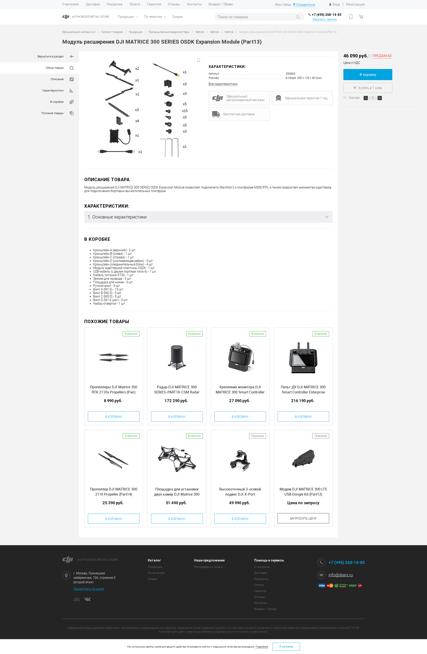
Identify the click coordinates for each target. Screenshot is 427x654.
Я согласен (286, 646)
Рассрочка (114, 4)
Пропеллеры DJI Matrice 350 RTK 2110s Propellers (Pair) (113, 390)
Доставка (93, 4)
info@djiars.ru (340, 575)
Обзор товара (55, 67)
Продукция (126, 16)
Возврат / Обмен (221, 4)
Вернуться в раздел (51, 56)
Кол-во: (355, 98)
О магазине (70, 4)
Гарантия (154, 4)
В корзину (368, 75)
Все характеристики (223, 84)
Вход (336, 4)
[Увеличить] (143, 109)
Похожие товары (52, 113)
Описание (57, 79)
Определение (305, 4)
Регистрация (355, 4)
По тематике (153, 16)
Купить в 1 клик (369, 88)
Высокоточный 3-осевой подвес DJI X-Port (240, 492)
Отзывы (174, 4)
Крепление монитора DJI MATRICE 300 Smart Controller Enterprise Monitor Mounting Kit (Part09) (240, 390)
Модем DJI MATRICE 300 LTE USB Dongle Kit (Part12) (303, 492)
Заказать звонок (324, 19)
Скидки (177, 16)
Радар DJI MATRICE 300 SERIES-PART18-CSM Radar (176, 390)
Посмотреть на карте (88, 589)
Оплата (134, 4)
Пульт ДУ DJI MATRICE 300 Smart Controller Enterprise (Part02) (303, 390)
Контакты (194, 4)
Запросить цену (303, 518)
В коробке (57, 101)
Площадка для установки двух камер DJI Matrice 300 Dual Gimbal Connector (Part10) (177, 492)
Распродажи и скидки (208, 567)
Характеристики (53, 90)
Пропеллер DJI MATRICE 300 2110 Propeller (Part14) (113, 492)
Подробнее (262, 646)
